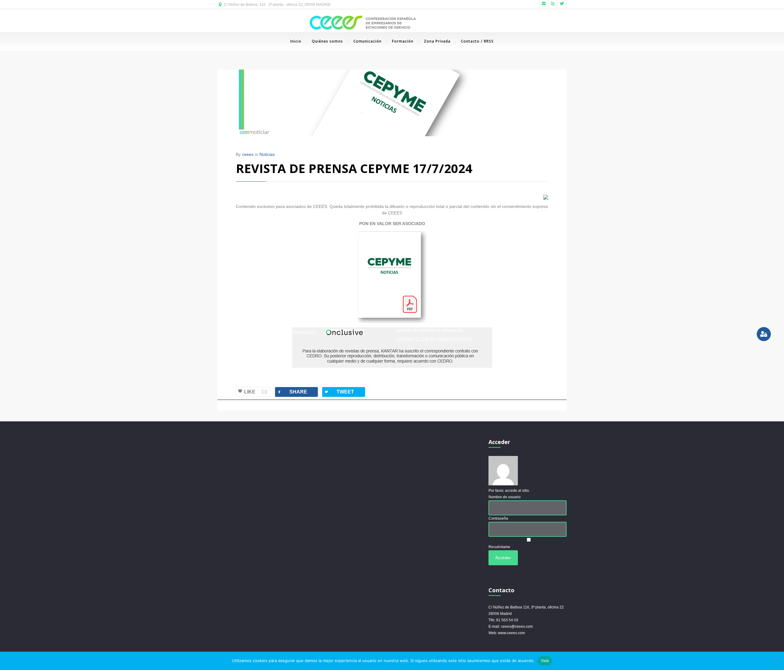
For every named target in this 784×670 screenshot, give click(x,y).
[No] (776, 661)
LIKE (255, 391)
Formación (402, 41)
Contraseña (498, 518)
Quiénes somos (327, 41)
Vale (545, 660)
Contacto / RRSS (477, 41)
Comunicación (367, 41)
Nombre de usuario (504, 497)
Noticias (267, 154)
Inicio (295, 41)
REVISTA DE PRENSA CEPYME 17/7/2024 (354, 168)
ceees (248, 154)
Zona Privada (437, 41)
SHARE (292, 392)
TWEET (339, 392)
